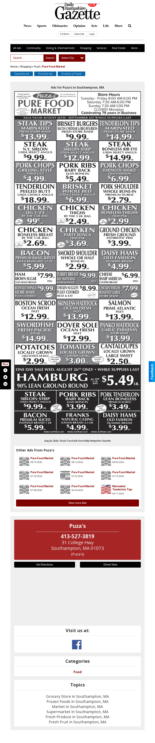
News (27, 26)
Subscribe (79, 34)
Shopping (85, 48)
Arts (94, 26)
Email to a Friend (71, 73)
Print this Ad (45, 73)
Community (33, 48)
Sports (41, 26)
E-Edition (64, 34)
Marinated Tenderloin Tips (122, 488)
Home (14, 66)
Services (102, 48)
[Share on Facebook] (5, 370)
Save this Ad (21, 73)
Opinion (79, 26)
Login (92, 34)
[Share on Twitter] (5, 377)
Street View (110, 564)
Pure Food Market (41, 458)
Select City (67, 57)
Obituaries (60, 26)
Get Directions (44, 564)
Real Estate (119, 48)
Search (50, 57)
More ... (135, 48)
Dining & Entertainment (60, 48)
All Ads (17, 48)
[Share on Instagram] (5, 384)
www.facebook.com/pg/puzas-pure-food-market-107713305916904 (76, 644)
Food (37, 66)
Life (106, 26)
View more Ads (77, 502)
